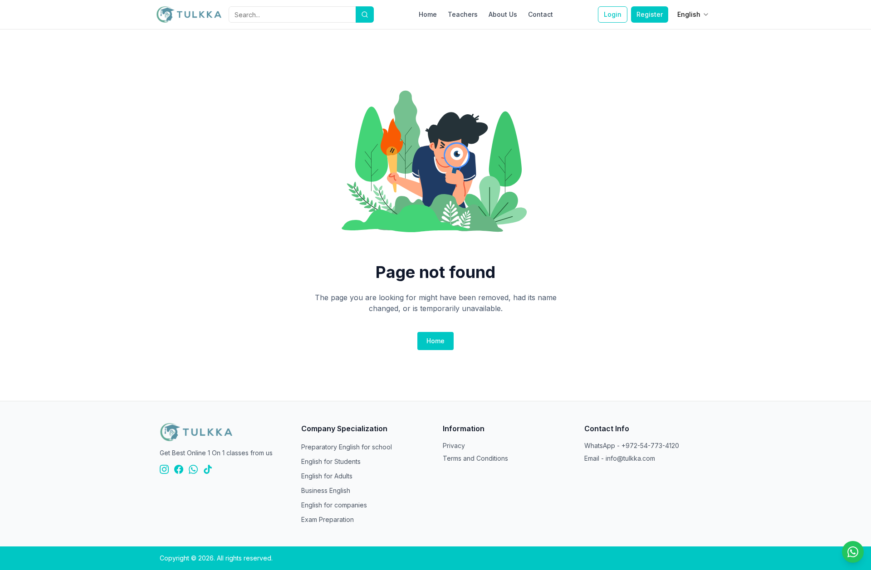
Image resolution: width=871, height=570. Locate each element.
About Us (503, 14)
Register (649, 14)
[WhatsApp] (193, 469)
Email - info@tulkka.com (619, 458)
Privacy (454, 445)
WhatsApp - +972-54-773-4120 (631, 445)
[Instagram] (164, 469)
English (688, 14)
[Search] (365, 14)
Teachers (463, 14)
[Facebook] (178, 469)
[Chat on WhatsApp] (853, 552)
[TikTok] (207, 469)
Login (612, 14)
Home (428, 14)
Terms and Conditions (475, 458)
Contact (540, 14)
